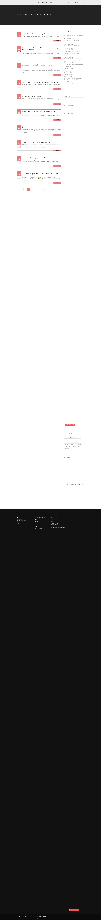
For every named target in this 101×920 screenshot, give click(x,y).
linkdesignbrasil (78, 444)
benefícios (79, 437)
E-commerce (67, 442)
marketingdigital (68, 446)
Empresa (44, 2)
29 (45, 189)
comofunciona (72, 439)
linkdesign (72, 444)
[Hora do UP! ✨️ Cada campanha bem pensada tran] (67, 155)
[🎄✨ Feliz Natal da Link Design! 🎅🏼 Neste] (74, 332)
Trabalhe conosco (38, 528)
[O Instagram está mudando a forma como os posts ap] (80, 171)
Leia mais (57, 40)
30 (49, 189)
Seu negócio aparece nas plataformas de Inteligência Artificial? (71, 40)
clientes (66, 439)
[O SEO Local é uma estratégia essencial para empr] (74, 207)
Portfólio (60, 2)
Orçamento (68, 2)
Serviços (52, 2)
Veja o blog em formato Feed (70, 105)
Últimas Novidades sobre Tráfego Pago (34, 34)
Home (38, 2)
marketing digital (75, 446)
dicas (82, 439)
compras (77, 439)
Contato (76, 2)
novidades (67, 448)
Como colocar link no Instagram (32, 96)
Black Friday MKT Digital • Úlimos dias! (34, 158)
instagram (67, 444)
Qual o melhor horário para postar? (33, 127)
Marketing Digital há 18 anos (41, 517)
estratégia (73, 442)
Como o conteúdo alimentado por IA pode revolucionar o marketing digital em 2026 (73, 64)
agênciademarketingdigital (70, 437)
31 (52, 189)
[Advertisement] (74, 468)
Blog (82, 2)
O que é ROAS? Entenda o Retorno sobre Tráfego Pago (40, 82)
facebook (78, 442)
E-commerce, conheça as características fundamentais (40, 111)
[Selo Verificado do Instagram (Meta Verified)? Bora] (80, 360)
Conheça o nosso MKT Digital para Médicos (36, 142)
